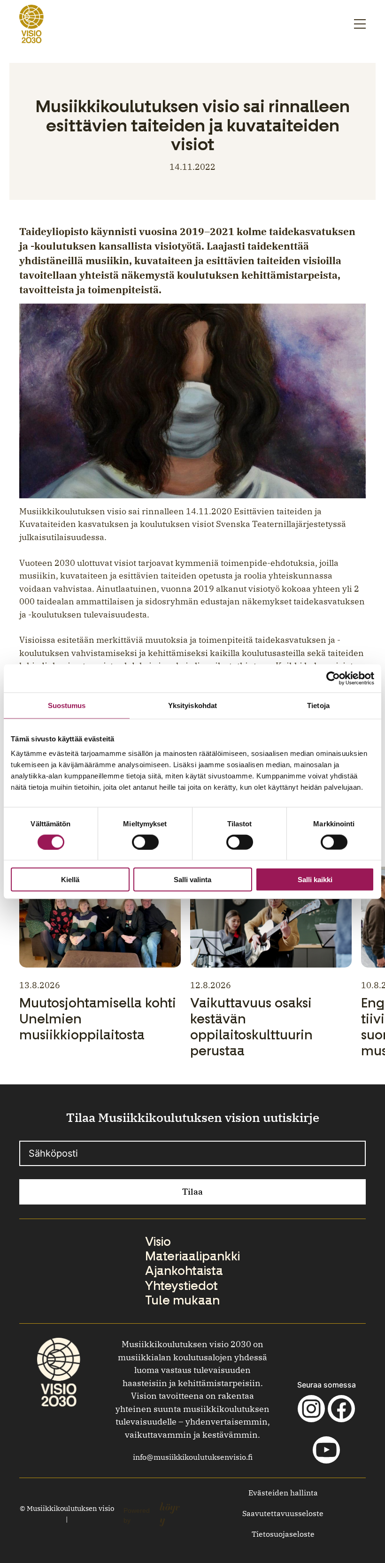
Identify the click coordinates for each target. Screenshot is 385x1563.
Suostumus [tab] (67, 705)
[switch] (145, 841)
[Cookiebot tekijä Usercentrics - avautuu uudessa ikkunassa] (333, 678)
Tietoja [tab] (318, 705)
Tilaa (192, 1191)
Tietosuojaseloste (283, 1534)
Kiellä (70, 880)
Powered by (151, 1513)
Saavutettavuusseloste (282, 1513)
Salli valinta (192, 880)
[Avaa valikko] (360, 24)
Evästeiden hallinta (283, 1492)
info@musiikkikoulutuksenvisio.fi (193, 1457)
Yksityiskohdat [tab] (192, 705)
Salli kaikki (315, 880)
